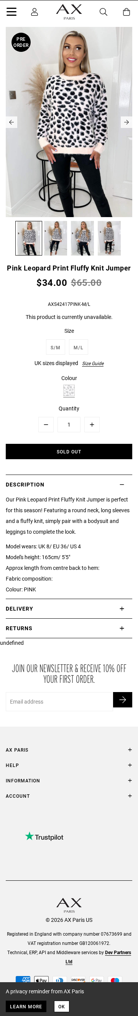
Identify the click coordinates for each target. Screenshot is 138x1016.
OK (61, 1006)
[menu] (11, 13)
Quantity (69, 408)
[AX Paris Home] (69, 12)
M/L (79, 347)
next (126, 122)
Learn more (26, 1006)
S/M (56, 347)
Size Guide (93, 363)
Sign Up (122, 699)
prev (11, 122)
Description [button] (25, 484)
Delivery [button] (19, 608)
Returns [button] (19, 628)
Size (69, 330)
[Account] (34, 11)
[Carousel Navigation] (69, 122)
